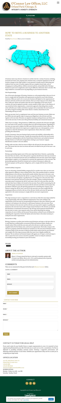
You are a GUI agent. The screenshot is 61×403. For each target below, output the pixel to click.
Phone (5, 309)
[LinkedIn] (34, 383)
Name (8, 274)
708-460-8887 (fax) (8, 366)
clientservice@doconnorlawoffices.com (13, 367)
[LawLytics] (30, 395)
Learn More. (26, 400)
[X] (26, 383)
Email (8, 279)
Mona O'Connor (13, 38)
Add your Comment (39, 267)
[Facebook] (30, 383)
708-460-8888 (31, 15)
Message (9, 284)
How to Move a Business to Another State (27, 34)
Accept (51, 399)
